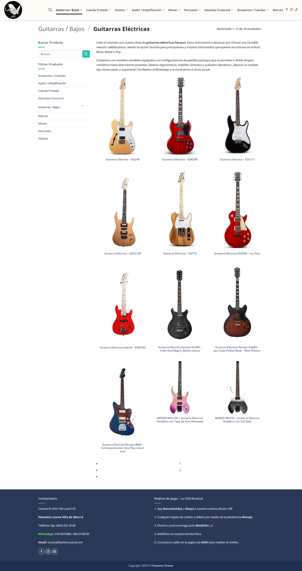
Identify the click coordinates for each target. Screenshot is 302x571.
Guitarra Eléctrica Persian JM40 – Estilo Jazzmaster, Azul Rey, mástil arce (122, 448)
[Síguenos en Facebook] (286, 10)
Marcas (278, 10)
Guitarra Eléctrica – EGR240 (179, 159)
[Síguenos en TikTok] (296, 10)
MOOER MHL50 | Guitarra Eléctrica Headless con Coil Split (237, 419)
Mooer (172, 10)
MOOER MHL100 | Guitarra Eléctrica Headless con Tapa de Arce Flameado (180, 419)
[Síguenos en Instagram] (291, 10)
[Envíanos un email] (55, 551)
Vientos (120, 10)
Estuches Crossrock (217, 10)
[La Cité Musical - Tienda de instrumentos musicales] (22, 10)
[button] (50, 10)
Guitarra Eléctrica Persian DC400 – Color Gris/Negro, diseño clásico (180, 349)
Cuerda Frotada (97, 10)
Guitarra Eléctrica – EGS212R (123, 253)
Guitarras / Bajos (67, 10)
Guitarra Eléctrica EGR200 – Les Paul (237, 253)
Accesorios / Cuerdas (251, 10)
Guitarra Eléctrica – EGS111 (237, 159)
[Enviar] (86, 54)
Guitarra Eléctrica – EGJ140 (123, 159)
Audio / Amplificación (146, 10)
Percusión (191, 10)
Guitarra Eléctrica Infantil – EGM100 (122, 347)
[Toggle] (82, 106)
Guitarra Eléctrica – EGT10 (180, 253)
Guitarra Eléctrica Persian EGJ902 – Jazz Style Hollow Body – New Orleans (237, 349)
